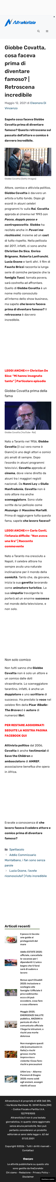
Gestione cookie (48, 1179)
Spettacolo (16, 849)
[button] (38, 31)
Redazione (24, 1172)
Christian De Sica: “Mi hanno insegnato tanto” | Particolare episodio (26, 376)
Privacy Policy (40, 1172)
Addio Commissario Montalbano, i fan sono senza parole (25, 860)
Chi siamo (11, 1172)
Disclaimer (28, 1176)
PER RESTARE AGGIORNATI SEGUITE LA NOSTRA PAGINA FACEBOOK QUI (26, 730)
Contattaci (28, 1150)
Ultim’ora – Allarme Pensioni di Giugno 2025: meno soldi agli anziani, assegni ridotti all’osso (31, 1078)
